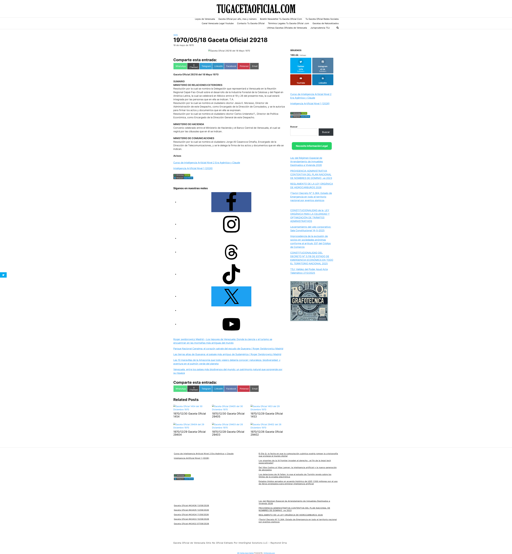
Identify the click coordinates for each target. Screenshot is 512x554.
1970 (175, 35)
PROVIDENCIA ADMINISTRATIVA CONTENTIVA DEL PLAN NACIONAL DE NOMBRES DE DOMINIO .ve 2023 (311, 174)
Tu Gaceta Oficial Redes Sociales (322, 19)
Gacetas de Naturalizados (326, 23)
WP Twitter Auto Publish (245, 553)
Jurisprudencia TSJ (320, 27)
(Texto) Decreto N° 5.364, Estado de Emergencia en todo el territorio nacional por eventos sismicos (311, 197)
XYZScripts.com (269, 553)
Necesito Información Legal (312, 146)
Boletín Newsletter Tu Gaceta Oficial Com (281, 19)
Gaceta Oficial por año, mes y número (237, 19)
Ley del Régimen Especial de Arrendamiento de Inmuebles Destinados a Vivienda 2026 (306, 162)
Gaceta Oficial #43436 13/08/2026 (191, 505)
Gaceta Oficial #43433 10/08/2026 (191, 519)
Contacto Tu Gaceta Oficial (251, 23)
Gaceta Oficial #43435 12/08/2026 (191, 510)
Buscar (294, 126)
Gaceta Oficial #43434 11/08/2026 (191, 514)
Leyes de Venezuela (205, 19)
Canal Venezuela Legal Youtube (218, 23)
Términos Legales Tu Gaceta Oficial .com (288, 23)
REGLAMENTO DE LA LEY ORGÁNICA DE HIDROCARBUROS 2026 (291, 515)
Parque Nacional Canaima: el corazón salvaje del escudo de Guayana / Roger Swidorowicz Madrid (228, 348)
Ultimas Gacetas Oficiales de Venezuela (287, 27)
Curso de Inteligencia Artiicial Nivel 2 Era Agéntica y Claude (206, 162)
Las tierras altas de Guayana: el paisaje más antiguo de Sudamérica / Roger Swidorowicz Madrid (227, 354)
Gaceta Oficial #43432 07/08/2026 (191, 523)
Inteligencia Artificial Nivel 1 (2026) (193, 168)
